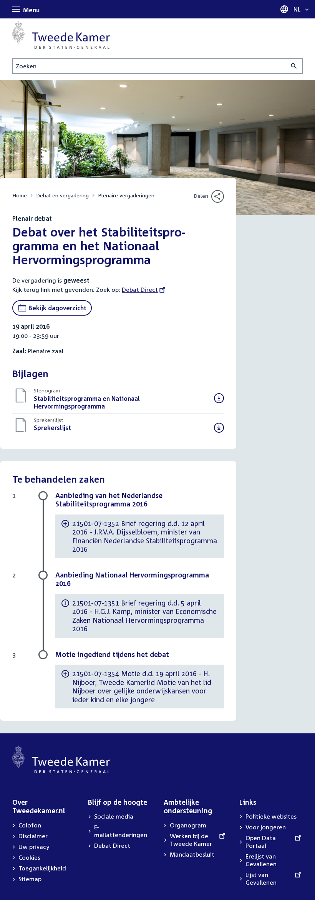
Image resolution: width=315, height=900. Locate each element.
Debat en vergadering (62, 195)
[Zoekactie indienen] (294, 66)
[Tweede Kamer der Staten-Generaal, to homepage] (61, 35)
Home (19, 195)
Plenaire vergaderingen (126, 195)
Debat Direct (140, 289)
